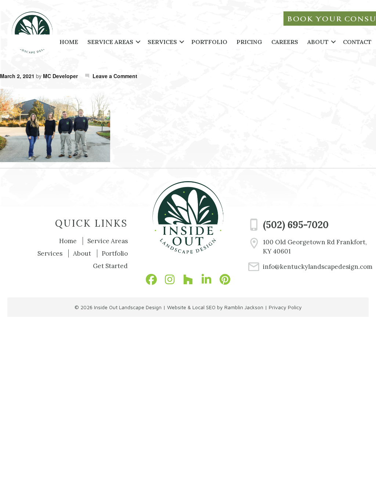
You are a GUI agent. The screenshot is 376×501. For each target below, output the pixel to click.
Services (162, 41)
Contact (357, 41)
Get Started (110, 266)
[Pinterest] (224, 279)
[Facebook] (151, 279)
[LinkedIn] (206, 279)
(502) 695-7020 (296, 225)
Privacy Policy (285, 307)
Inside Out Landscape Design (128, 307)
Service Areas (110, 41)
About (318, 41)
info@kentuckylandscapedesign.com (316, 267)
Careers (284, 41)
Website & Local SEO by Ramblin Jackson (215, 307)
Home (68, 41)
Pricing (249, 41)
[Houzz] (188, 279)
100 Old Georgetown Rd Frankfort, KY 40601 (315, 247)
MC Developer (60, 76)
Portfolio (209, 41)
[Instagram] (169, 279)
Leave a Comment (115, 76)
